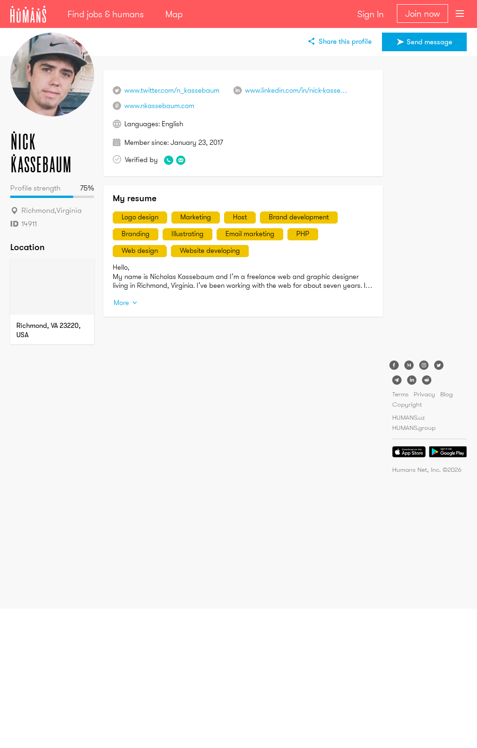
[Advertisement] (429, 209)
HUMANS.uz (408, 417)
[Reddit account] (426, 380)
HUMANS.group (414, 427)
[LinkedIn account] (411, 380)
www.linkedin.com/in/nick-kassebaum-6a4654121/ (320, 90)
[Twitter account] (438, 365)
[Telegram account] (397, 380)
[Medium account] (409, 365)
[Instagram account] (424, 365)
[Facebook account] (394, 365)
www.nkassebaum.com (159, 105)
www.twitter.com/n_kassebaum (171, 90)
